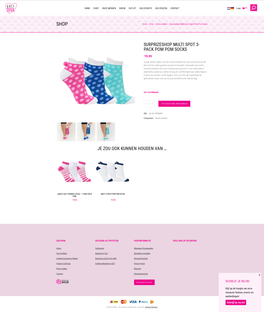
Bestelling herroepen (144, 282)
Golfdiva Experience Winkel (67, 258)
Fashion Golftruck (63, 263)
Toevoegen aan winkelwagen (174, 104)
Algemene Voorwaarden (143, 248)
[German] (232, 8)
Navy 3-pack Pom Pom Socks (113, 194)
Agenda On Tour (101, 253)
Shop (152, 24)
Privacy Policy (139, 263)
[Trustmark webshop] (73, 281)
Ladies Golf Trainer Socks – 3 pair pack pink (74, 195)
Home (145, 24)
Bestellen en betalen (142, 253)
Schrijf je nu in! (236, 302)
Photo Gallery (61, 268)
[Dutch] (229, 8)
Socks (158, 24)
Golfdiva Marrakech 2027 (105, 263)
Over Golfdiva (61, 253)
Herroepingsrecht (141, 274)
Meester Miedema (151, 307)
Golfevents (99, 248)
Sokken (164, 24)
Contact (59, 274)
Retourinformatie (141, 258)
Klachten (137, 268)
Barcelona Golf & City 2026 (106, 258)
